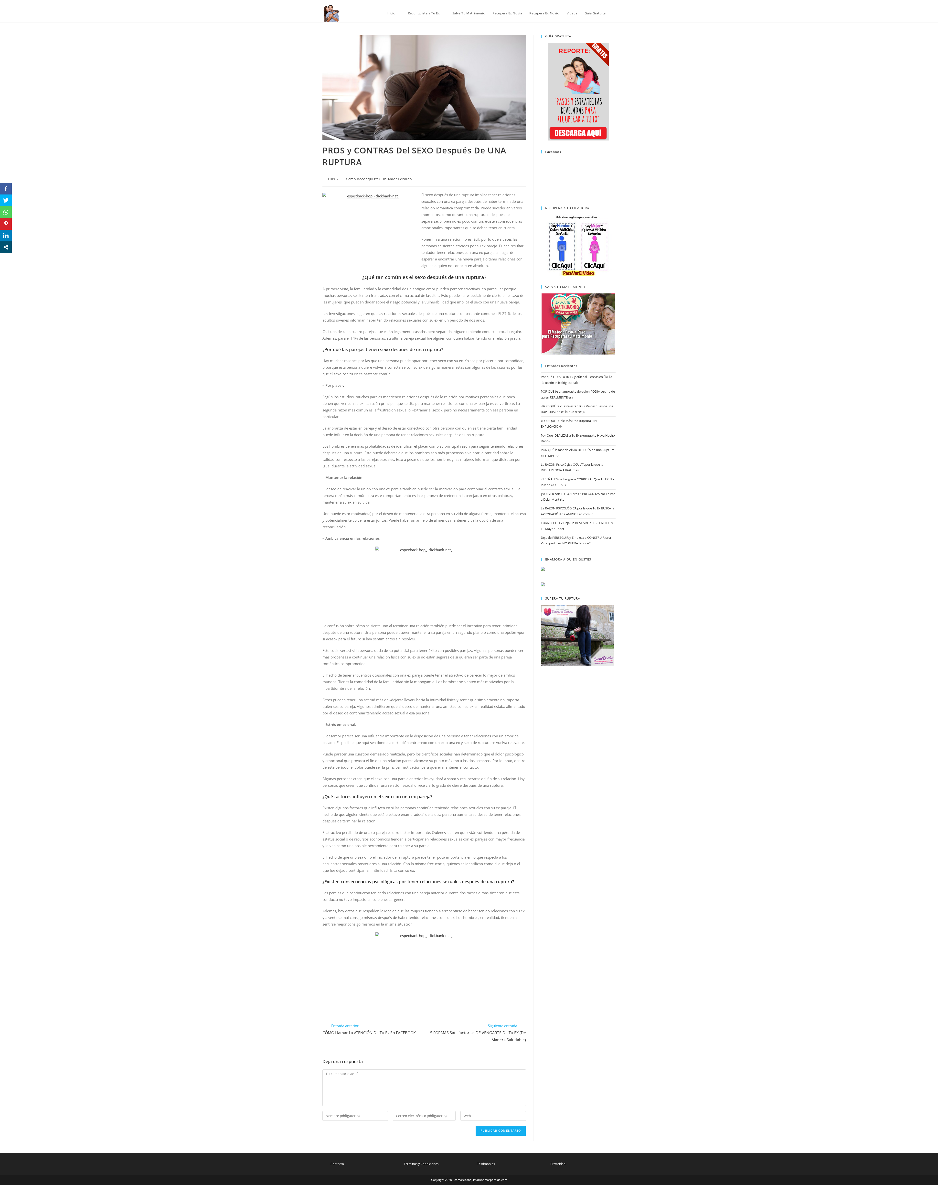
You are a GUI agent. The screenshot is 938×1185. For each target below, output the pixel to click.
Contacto (337, 1164)
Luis (331, 179)
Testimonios (486, 1164)
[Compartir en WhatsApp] (6, 212)
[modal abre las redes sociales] (6, 247)
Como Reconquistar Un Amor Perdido (379, 179)
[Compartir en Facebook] (6, 188)
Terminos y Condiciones (421, 1164)
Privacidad (557, 1164)
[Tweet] (6, 200)
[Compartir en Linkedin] (6, 235)
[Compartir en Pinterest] (6, 224)
